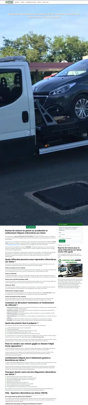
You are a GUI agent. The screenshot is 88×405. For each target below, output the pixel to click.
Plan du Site (45, 2)
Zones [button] (22, 2)
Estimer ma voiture (31, 2)
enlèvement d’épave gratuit (13, 244)
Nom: (60, 232)
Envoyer (62, 241)
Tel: (59, 236)
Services (17, 2)
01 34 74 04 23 (31, 227)
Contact (39, 2)
